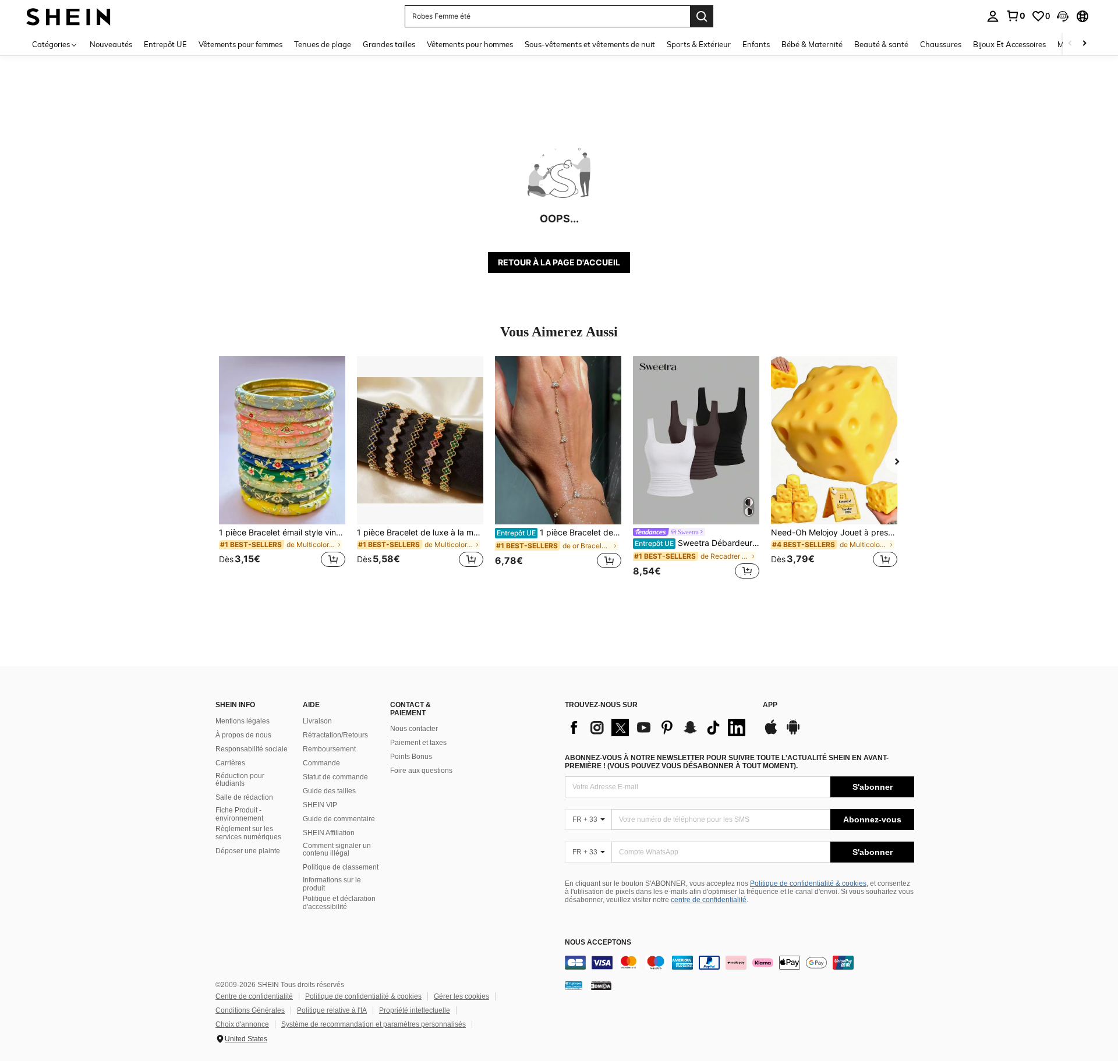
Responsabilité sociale (251, 749)
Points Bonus (411, 757)
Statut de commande (335, 777)
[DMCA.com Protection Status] (601, 985)
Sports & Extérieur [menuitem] (699, 44)
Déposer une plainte (247, 851)
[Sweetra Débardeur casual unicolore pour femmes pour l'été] (696, 440)
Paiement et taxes (418, 743)
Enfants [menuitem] (756, 44)
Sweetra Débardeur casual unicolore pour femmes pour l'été (697, 543)
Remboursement (329, 749)
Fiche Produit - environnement (239, 814)
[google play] (793, 733)
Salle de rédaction (244, 797)
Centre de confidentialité (254, 996)
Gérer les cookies (461, 996)
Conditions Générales (250, 1010)
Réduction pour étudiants (239, 780)
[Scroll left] (1070, 44)
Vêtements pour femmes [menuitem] (240, 44)
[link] (1015, 16)
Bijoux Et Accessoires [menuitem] (1009, 44)
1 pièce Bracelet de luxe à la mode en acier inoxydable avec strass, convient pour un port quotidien (420, 532)
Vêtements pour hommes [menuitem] (470, 44)
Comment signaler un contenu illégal (337, 850)
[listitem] (282, 468)
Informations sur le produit (332, 884)
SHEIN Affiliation (329, 833)
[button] (1063, 16)
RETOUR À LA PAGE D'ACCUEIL (559, 262)
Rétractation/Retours (335, 735)
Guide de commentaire (339, 819)
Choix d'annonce (242, 1024)
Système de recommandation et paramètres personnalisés (373, 1024)
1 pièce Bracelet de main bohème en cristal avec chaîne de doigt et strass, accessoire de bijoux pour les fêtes (559, 532)
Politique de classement (340, 867)
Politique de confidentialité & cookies (808, 883)
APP (770, 705)
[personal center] (993, 16)
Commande (321, 763)
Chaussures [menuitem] (940, 44)
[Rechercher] (701, 16)
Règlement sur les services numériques (248, 833)
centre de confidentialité (708, 900)
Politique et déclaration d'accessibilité (339, 903)
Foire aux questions (421, 771)
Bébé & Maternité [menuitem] (812, 44)
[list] (658, 727)
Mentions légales (242, 721)
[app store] (771, 733)
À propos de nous (243, 735)
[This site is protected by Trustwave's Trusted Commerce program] (573, 985)
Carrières (230, 763)
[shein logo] (68, 16)
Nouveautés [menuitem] (111, 44)
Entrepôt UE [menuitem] (165, 44)
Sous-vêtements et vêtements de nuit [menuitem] (590, 44)
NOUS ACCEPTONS (598, 942)
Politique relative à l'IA (332, 1010)
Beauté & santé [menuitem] (881, 44)
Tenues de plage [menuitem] (322, 44)
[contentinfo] (739, 963)
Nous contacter (414, 729)
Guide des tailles (329, 791)
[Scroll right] (1084, 44)
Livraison (317, 721)
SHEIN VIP (320, 805)
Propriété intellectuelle (414, 1010)
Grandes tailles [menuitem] (389, 44)
